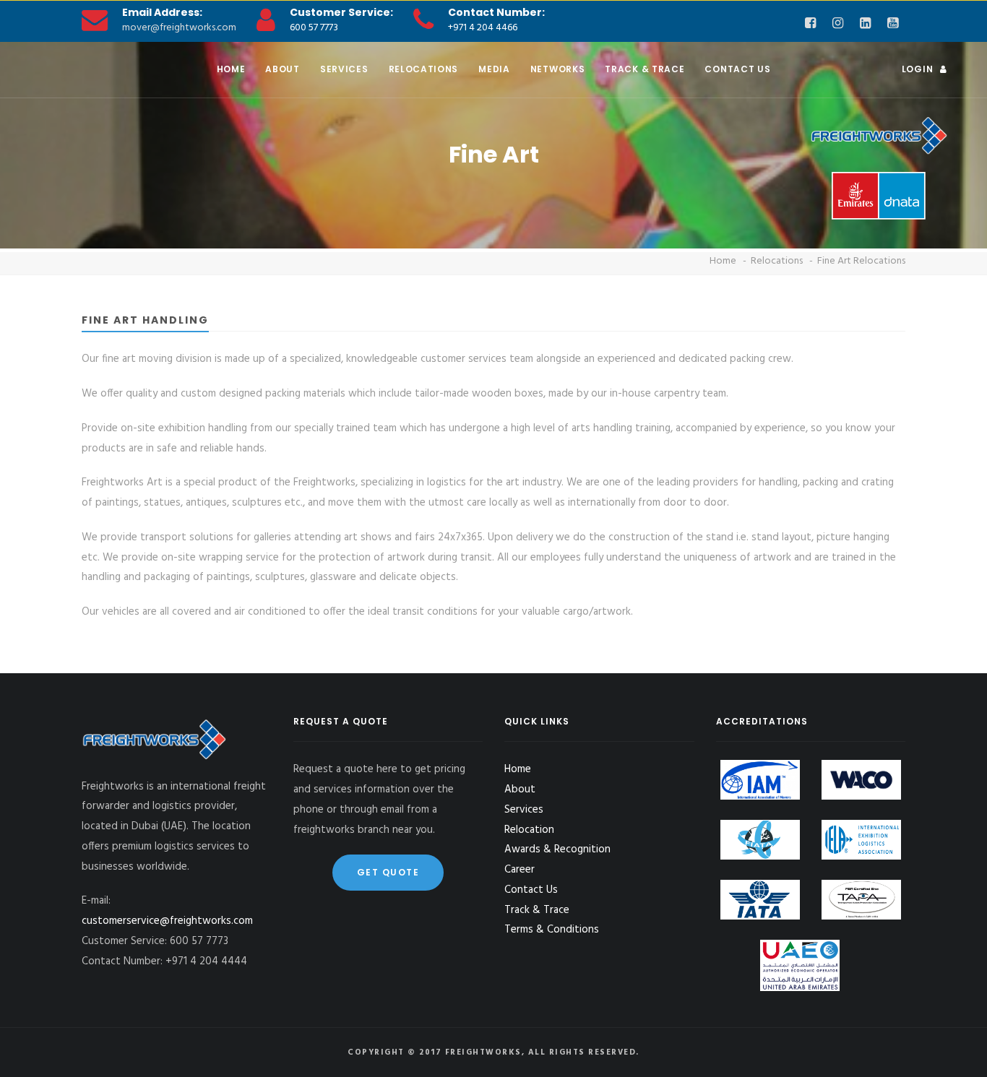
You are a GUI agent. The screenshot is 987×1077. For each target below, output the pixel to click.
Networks (557, 69)
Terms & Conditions (551, 929)
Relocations (424, 69)
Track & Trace (644, 69)
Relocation (529, 830)
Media (494, 69)
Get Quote (388, 872)
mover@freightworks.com (179, 28)
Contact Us (737, 69)
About (282, 69)
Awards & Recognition (557, 849)
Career (519, 869)
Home (231, 69)
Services (344, 69)
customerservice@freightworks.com (167, 921)
